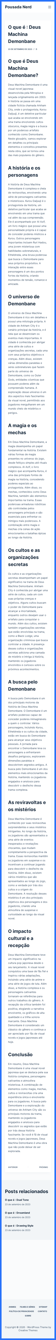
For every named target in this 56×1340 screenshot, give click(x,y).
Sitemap (43, 1307)
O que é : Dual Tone (17, 1199)
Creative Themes (28, 1330)
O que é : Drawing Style (19, 1225)
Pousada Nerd (18, 7)
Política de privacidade (21, 1311)
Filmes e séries (27, 1307)
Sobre (28, 1316)
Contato (42, 1311)
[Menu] (49, 7)
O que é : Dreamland (17, 1212)
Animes (12, 1307)
